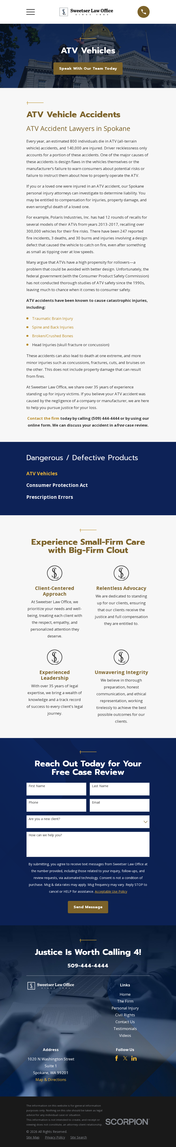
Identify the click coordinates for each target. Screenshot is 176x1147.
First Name (37, 786)
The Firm (125, 1001)
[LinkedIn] (134, 1058)
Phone (33, 802)
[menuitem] (88, 473)
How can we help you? (45, 835)
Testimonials (125, 1028)
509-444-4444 (88, 966)
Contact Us (125, 1021)
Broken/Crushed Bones (52, 335)
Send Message (88, 907)
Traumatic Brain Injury (52, 318)
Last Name (100, 786)
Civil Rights (125, 1014)
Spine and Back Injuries (53, 327)
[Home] (86, 12)
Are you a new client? (44, 819)
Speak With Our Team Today (88, 68)
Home (125, 994)
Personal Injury (125, 1008)
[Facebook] (116, 1058)
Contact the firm (43, 418)
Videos (125, 1035)
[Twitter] (125, 1058)
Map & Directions (51, 1079)
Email (96, 802)
